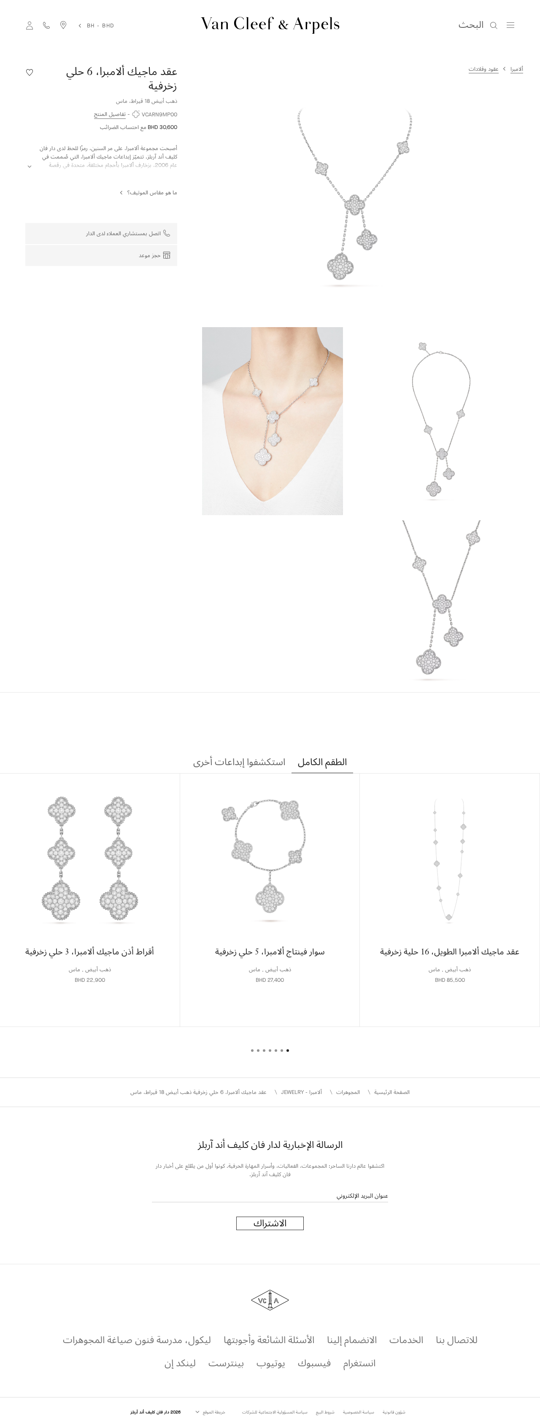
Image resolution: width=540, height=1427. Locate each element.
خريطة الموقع (213, 1412)
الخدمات (406, 1339)
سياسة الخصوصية (358, 1412)
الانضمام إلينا (352, 1339)
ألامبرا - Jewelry (301, 1092)
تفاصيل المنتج (110, 114)
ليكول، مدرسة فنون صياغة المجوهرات (137, 1339)
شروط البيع (325, 1412)
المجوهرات (348, 1092)
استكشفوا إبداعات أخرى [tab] (239, 762)
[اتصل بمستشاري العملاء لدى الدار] (46, 25)
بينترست (226, 1363)
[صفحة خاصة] (29, 25)
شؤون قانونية (394, 1412)
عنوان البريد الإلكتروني (362, 1196)
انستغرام (359, 1363)
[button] (354, 197)
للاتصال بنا (457, 1339)
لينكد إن (180, 1363)
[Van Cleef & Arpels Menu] (510, 25)
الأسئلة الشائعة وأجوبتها (269, 1339)
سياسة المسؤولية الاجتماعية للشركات (275, 1412)
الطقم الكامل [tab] (322, 762)
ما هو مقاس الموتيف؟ (152, 192)
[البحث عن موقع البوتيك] (63, 25)
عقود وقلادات (484, 69)
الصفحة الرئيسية (392, 1092)
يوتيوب (270, 1363)
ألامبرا (516, 69)
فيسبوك (314, 1363)
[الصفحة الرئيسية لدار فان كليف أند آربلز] (270, 25)
